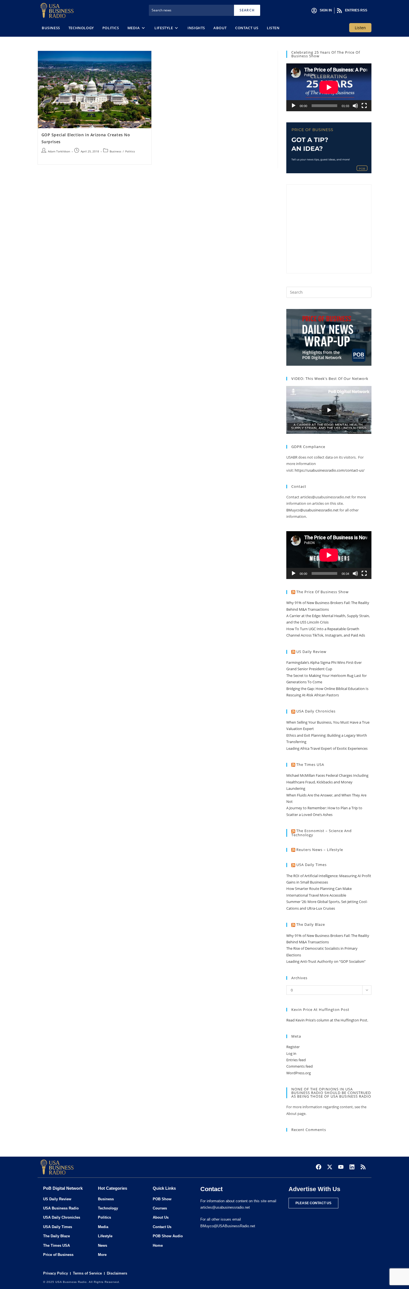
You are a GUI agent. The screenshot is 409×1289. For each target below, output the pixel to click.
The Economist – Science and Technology (321, 832)
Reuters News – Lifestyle (319, 849)
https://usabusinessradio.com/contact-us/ (329, 470)
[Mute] (355, 105)
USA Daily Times (311, 864)
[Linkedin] (352, 1166)
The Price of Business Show (322, 591)
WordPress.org (298, 1072)
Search (247, 10)
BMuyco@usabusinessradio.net (312, 510)
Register (293, 1046)
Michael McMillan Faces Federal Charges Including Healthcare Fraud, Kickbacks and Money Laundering (327, 782)
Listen (360, 27)
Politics (130, 151)
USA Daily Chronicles (316, 711)
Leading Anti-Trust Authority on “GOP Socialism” (326, 961)
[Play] (293, 105)
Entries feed (296, 1059)
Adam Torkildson (59, 151)
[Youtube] (340, 1166)
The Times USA (310, 764)
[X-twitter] (329, 1166)
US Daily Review (311, 651)
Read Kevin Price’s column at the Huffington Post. (327, 1020)
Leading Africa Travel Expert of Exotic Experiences (327, 748)
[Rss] (363, 1166)
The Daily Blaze (310, 924)
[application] (328, 87)
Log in (291, 1053)
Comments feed (299, 1066)
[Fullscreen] (364, 105)
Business (115, 151)
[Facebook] (318, 1166)
